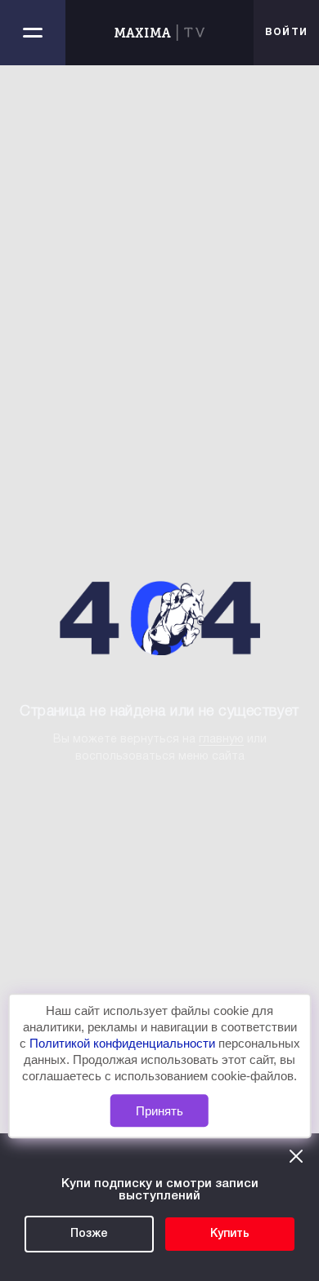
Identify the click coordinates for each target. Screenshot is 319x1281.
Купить (229, 1234)
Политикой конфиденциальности (123, 1043)
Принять (159, 1111)
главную (221, 739)
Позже (89, 1234)
